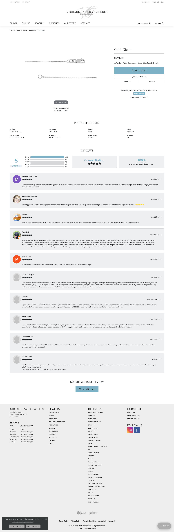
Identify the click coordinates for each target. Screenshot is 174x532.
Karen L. (25, 214)
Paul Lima (26, 257)
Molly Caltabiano (29, 176)
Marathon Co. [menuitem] (94, 462)
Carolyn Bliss (27, 337)
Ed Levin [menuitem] (91, 431)
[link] (26, 2)
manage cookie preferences (22, 522)
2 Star (27, 164)
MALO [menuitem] (90, 459)
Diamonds (54, 23)
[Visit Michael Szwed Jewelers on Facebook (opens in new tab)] (137, 430)
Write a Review (87, 389)
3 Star (27, 162)
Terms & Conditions (89, 521)
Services (85, 23)
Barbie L (25, 232)
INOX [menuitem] (90, 443)
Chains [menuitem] (52, 428)
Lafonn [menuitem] (91, 456)
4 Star (27, 159)
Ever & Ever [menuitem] (93, 434)
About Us (131, 412)
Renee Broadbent (29, 197)
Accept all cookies (33, 526)
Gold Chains (32, 30)
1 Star (27, 166)
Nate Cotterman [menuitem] (95, 477)
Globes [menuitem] (52, 440)
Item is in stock (139, 93)
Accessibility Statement (106, 521)
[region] (60, 69)
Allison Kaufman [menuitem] (95, 412)
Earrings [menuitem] (53, 419)
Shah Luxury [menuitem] (93, 496)
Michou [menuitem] (91, 468)
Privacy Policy (133, 415)
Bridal (13, 23)
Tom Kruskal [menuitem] (93, 502)
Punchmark (91, 528)
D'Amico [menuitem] (91, 425)
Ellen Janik (26, 317)
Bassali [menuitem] (91, 415)
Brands (26, 23)
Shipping (126, 81)
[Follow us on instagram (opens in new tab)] (130, 430)
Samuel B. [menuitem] (92, 489)
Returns (152, 81)
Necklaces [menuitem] (53, 425)
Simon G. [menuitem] (92, 499)
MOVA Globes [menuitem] (93, 474)
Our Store (70, 23)
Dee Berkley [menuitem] (93, 428)
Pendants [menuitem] (53, 434)
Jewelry (39, 23)
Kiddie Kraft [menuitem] (93, 452)
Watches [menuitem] (53, 437)
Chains (25, 30)
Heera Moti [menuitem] (93, 437)
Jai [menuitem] (89, 449)
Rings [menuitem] (51, 415)
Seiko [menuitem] (90, 492)
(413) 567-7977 (61, 110)
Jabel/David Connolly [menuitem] (97, 446)
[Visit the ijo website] (93, 513)
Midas (90, 131)
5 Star (27, 157)
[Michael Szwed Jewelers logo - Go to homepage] (87, 12)
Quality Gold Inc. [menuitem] (96, 483)
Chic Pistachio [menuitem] (94, 422)
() (66, 157)
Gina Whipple (28, 274)
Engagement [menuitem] (54, 412)
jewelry (18, 30)
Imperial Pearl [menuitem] (94, 440)
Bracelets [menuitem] (53, 431)
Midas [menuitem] (90, 471)
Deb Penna (27, 357)
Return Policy (133, 419)
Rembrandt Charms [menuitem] (96, 486)
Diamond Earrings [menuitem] (57, 422)
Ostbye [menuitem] (91, 480)
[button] (15, 2)
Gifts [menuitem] (51, 443)
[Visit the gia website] (81, 513)
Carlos (25, 297)
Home (11, 30)
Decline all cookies (17, 526)
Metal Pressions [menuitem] (95, 465)
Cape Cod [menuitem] (92, 419)
